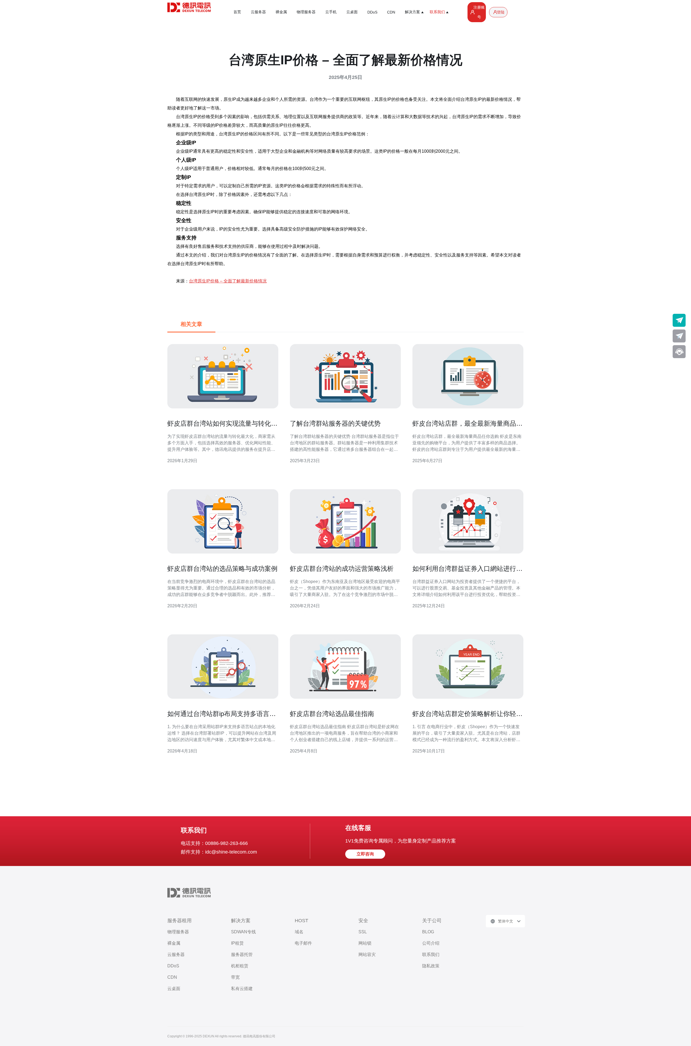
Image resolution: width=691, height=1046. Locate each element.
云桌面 (352, 12)
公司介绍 (430, 943)
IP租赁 (237, 943)
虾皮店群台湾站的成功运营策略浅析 (342, 568)
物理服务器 (306, 12)
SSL (362, 932)
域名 (299, 932)
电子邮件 (303, 943)
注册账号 (479, 12)
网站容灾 (367, 954)
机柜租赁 (239, 966)
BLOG (428, 932)
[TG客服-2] (679, 335)
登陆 (500, 12)
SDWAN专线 (243, 932)
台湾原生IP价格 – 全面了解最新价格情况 (228, 281)
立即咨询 (365, 854)
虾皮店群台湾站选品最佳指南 (332, 713)
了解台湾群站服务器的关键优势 (335, 423)
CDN (391, 12)
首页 (237, 12)
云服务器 (258, 12)
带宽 (235, 977)
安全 (363, 920)
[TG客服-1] (679, 320)
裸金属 (281, 12)
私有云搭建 (242, 988)
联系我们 (430, 954)
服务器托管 (242, 954)
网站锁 (364, 943)
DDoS (372, 12)
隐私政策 (430, 966)
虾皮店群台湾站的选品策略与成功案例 (222, 568)
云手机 (331, 12)
